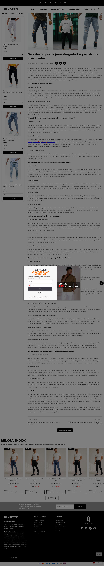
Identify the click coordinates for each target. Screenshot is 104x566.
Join (40, 289)
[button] (29, 285)
